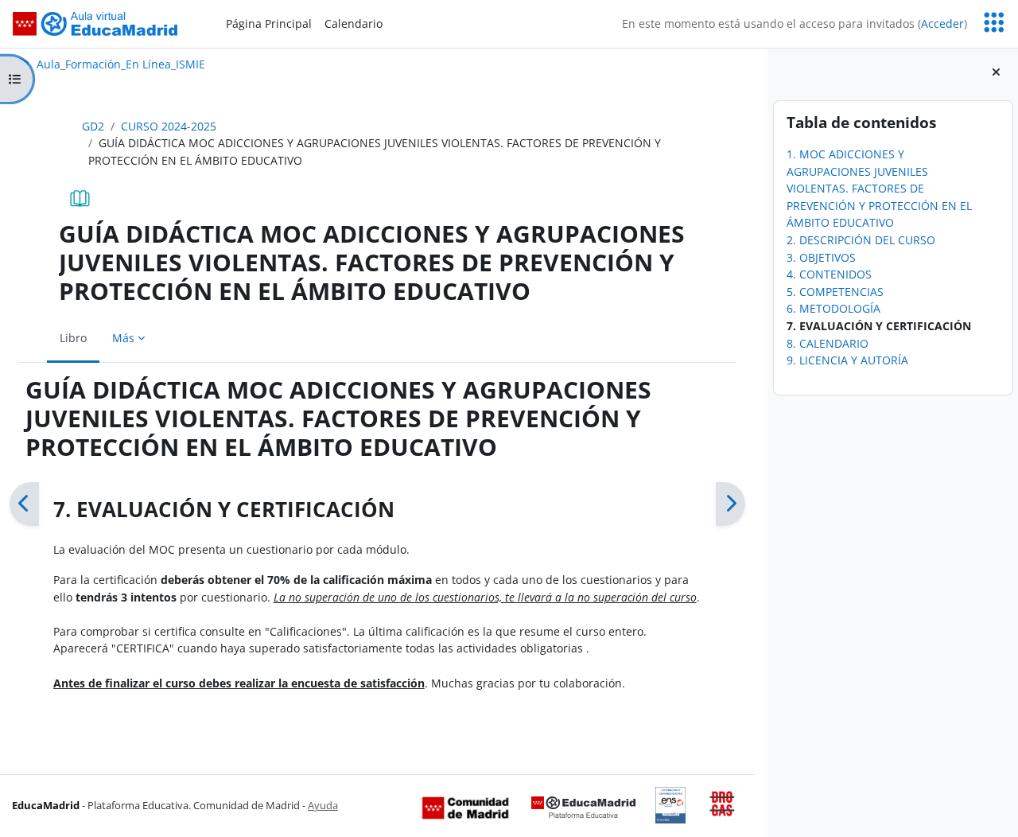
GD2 (93, 126)
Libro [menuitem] (73, 337)
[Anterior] (24, 504)
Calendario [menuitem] (353, 23)
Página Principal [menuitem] (269, 23)
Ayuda (323, 805)
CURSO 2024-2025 (168, 126)
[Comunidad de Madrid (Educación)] (465, 806)
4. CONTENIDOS (828, 274)
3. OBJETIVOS (820, 257)
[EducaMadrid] (583, 806)
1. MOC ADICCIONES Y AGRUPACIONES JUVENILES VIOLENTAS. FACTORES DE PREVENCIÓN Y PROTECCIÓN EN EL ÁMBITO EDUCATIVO (878, 188)
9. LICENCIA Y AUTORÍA (846, 360)
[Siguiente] (730, 504)
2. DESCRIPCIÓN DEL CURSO (860, 239)
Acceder (942, 23)
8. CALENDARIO (827, 343)
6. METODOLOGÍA (833, 308)
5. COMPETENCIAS (834, 291)
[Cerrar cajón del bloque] (996, 72)
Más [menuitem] (123, 337)
